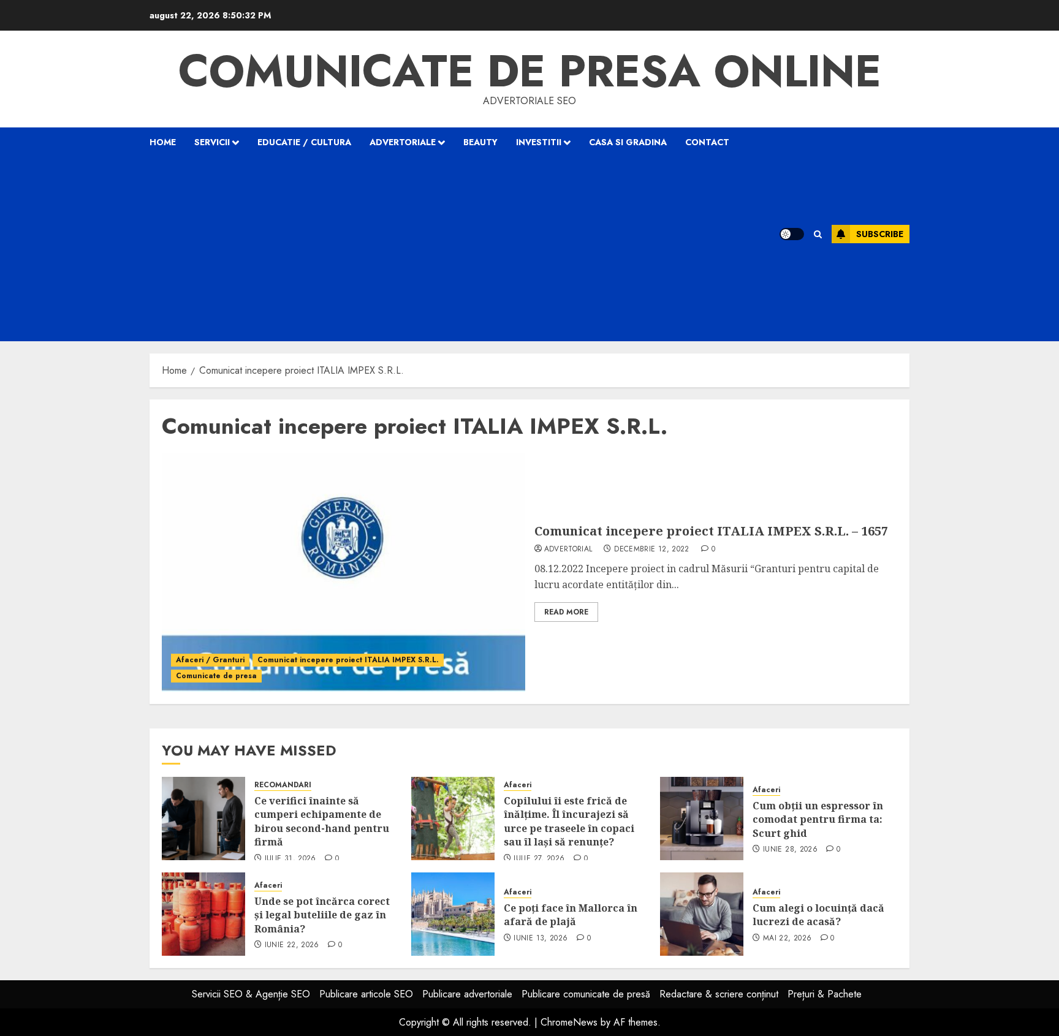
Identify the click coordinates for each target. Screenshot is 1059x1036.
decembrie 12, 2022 (651, 549)
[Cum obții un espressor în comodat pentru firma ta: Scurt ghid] (701, 818)
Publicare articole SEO (366, 994)
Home (163, 142)
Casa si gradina (628, 142)
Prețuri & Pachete (825, 994)
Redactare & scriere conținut (718, 994)
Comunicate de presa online (529, 71)
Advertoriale (403, 142)
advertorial (568, 549)
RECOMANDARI (282, 785)
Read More (566, 612)
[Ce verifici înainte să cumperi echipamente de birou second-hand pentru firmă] (203, 818)
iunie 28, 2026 (790, 850)
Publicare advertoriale (467, 994)
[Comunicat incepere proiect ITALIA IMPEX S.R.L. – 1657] (343, 572)
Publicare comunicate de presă (586, 994)
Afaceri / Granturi (210, 659)
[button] (818, 234)
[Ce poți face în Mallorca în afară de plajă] (453, 914)
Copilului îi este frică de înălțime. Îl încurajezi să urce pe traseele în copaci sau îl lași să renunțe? (569, 821)
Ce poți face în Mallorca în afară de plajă (570, 914)
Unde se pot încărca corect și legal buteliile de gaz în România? (322, 915)
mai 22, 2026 (787, 938)
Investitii (538, 142)
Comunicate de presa (216, 675)
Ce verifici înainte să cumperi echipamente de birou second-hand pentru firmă (321, 821)
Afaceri (517, 785)
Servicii (212, 142)
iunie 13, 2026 (540, 938)
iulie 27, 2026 (539, 859)
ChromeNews (569, 1022)
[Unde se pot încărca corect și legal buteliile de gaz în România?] (203, 914)
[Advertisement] (449, 249)
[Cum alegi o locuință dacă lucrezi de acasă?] (701, 914)
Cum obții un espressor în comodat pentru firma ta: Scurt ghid (818, 819)
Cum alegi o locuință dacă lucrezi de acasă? (818, 914)
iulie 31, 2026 (290, 859)
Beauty (480, 142)
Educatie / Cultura (304, 142)
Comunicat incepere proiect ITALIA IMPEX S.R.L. (348, 659)
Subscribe (879, 234)
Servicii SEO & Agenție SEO (251, 994)
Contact (707, 142)
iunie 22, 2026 (292, 945)
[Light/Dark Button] (792, 234)
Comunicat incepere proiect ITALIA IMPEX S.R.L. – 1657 (711, 531)
